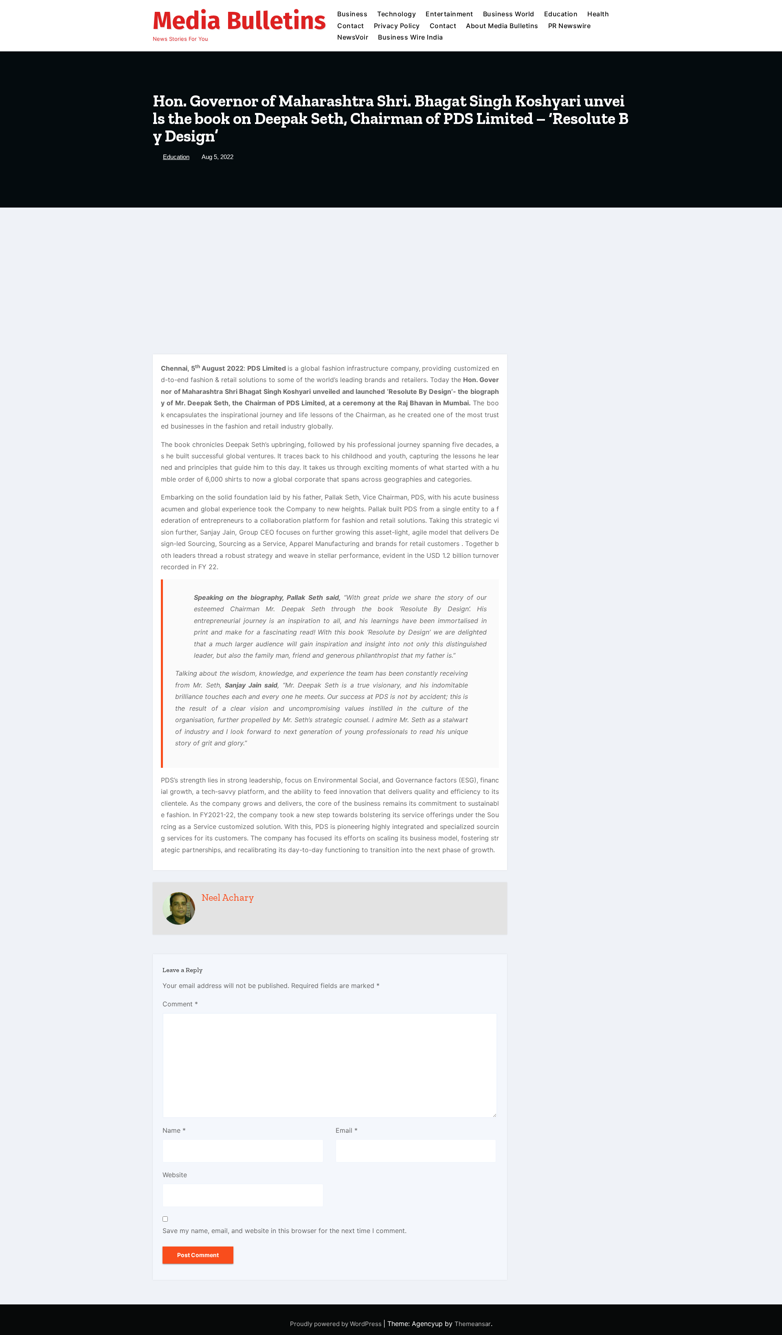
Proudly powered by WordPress (336, 1324)
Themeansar (473, 1324)
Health (598, 14)
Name (174, 1130)
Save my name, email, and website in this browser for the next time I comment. (284, 1231)
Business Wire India (410, 37)
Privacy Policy (397, 26)
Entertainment (449, 14)
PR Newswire (569, 26)
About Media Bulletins (502, 26)
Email (347, 1130)
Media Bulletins (239, 20)
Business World (508, 14)
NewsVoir (352, 37)
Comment (180, 1004)
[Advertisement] (391, 269)
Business (352, 14)
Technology (396, 14)
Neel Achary (228, 897)
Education (561, 14)
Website (175, 1175)
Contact (350, 26)
